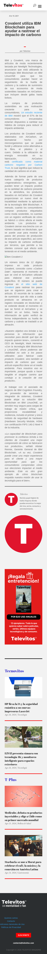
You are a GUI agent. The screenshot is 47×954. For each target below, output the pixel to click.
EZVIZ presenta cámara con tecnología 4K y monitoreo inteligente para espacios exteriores (21, 759)
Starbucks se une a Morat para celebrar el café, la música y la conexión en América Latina (23, 865)
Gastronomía (23, 872)
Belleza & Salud (24, 823)
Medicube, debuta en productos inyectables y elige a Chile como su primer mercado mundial (23, 816)
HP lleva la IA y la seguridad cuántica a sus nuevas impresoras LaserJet (21, 707)
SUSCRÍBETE (23, 935)
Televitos (26, 51)
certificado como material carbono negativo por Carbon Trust (23, 164)
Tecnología (22, 714)
